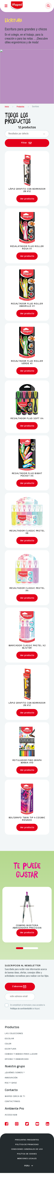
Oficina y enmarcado (17, 1059)
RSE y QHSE (11, 1083)
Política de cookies (27, 1154)
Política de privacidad (27, 1144)
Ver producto (27, 932)
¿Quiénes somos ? (15, 1073)
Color (8, 1044)
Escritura (10, 1049)
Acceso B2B (11, 1115)
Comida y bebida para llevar (21, 1054)
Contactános (12, 1101)
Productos (12, 1027)
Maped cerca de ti (15, 1096)
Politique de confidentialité (21, 1009)
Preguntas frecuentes (27, 1140)
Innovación (11, 1078)
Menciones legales (27, 1159)
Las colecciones (14, 1033)
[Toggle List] (44, 134)
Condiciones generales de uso (27, 1149)
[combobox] (24, 134)
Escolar (9, 1039)
